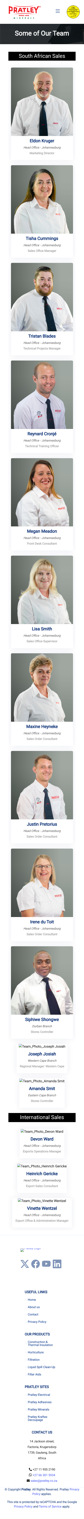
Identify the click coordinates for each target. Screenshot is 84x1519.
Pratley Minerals (38, 1409)
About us (34, 1307)
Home (32, 1299)
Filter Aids (34, 1374)
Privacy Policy (37, 1321)
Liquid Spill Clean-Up (41, 1367)
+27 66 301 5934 (44, 1475)
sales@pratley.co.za (44, 1481)
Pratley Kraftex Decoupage (37, 1418)
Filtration (34, 1359)
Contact (33, 1314)
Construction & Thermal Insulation (40, 1344)
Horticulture (36, 1352)
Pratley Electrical (39, 1394)
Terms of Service (50, 1506)
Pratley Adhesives (39, 1402)
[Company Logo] (24, 12)
